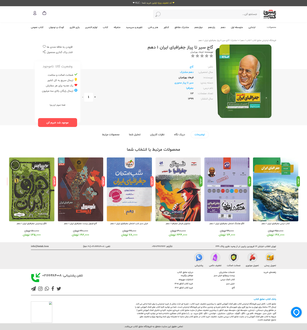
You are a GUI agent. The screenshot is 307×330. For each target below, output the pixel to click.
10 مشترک (235, 40)
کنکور (166, 27)
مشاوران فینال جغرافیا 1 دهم (178, 223)
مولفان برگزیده (187, 275)
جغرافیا (189, 88)
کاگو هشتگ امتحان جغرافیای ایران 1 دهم (227, 223)
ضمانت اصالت (233, 265)
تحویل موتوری (252, 265)
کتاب (105, 27)
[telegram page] (33, 289)
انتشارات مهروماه (186, 279)
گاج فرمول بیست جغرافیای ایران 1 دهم (80, 223)
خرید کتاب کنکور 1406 (184, 287)
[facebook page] (52, 289)
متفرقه (117, 27)
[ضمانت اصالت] (234, 258)
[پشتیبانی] (199, 258)
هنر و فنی (153, 27)
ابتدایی (251, 27)
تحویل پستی (270, 265)
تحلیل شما (135, 135)
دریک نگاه (179, 135)
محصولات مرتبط (110, 135)
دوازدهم (199, 27)
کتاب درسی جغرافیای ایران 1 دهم (276, 223)
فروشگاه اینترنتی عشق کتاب (264, 40)
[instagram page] (39, 289)
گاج (191, 67)
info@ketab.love (40, 246)
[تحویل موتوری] (252, 258)
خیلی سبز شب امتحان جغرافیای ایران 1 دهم (129, 223)
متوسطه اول (237, 27)
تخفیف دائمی (215, 265)
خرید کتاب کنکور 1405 (183, 283)
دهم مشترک (186, 72)
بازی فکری (75, 27)
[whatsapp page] (46, 289)
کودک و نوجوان (56, 27)
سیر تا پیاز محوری (183, 83)
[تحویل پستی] (270, 258)
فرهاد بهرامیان (197, 52)
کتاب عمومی (37, 27)
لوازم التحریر (91, 27)
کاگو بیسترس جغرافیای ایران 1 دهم (32, 223)
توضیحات (200, 135)
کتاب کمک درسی (227, 279)
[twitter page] (58, 289)
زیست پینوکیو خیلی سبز (224, 275)
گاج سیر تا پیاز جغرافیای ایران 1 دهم (214, 40)
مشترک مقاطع (182, 27)
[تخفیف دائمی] (215, 258)
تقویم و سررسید (134, 27)
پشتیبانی (199, 265)
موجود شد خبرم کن (57, 123)
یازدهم (211, 27)
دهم (223, 27)
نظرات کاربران (157, 135)
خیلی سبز (230, 283)
